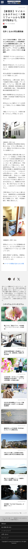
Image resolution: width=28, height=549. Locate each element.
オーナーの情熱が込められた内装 (14, 263)
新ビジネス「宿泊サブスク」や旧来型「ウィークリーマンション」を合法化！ (14, 327)
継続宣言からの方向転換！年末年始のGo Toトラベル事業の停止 (14, 429)
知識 (5, 26)
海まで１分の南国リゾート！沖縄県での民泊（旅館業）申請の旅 (14, 479)
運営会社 (3, 523)
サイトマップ (4, 537)
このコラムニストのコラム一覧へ (13, 513)
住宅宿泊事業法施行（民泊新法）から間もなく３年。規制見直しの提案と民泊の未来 (14, 353)
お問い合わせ (4, 534)
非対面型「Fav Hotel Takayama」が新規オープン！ (14, 504)
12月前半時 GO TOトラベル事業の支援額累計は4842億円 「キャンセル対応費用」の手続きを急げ (14, 378)
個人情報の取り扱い (6, 527)
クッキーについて (6, 530)
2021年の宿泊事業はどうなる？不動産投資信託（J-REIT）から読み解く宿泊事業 (14, 404)
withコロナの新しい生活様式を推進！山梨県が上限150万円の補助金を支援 (14, 453)
